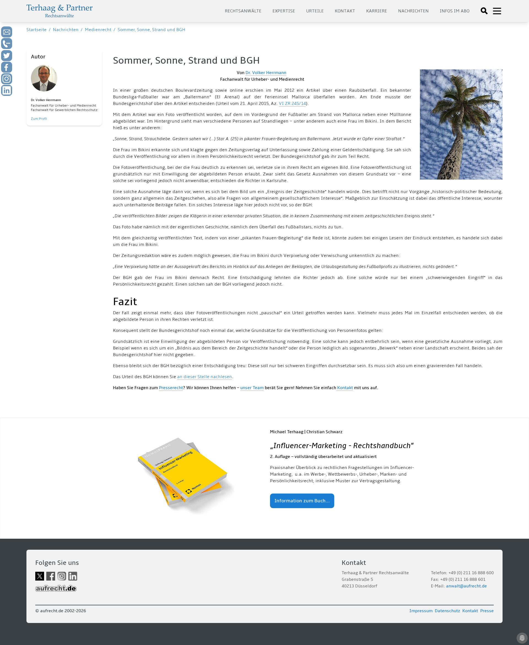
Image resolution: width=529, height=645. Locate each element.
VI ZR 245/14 (292, 103)
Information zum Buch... (302, 501)
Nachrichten (413, 11)
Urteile (315, 11)
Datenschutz (447, 611)
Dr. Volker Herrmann (265, 72)
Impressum (421, 611)
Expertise (283, 11)
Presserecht (171, 388)
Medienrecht (98, 29)
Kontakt (345, 11)
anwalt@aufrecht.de (466, 586)
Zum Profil (39, 119)
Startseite (36, 29)
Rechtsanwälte (243, 11)
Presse (487, 611)
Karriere (376, 11)
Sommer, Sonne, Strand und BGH (151, 29)
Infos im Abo (454, 11)
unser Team (252, 388)
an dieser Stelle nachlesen (204, 377)
